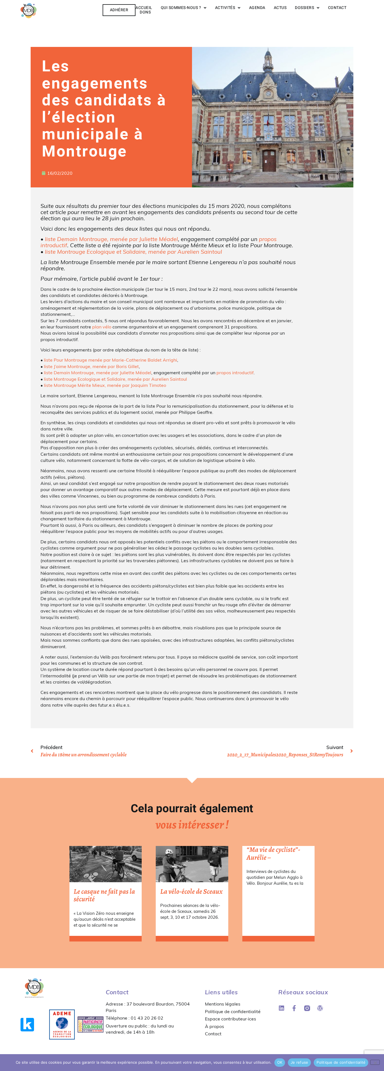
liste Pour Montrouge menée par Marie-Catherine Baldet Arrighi (110, 360)
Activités (225, 8)
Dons (145, 12)
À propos (214, 1026)
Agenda (257, 8)
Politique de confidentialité (233, 1011)
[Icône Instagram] (307, 1008)
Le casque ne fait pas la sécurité (104, 895)
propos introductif (235, 372)
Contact (337, 8)
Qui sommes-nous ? (181, 8)
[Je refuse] (375, 1062)
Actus (280, 8)
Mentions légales (222, 1004)
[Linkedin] (281, 1008)
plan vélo (101, 327)
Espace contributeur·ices (230, 1019)
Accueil (143, 8)
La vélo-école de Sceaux (191, 891)
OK (280, 1062)
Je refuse (299, 1062)
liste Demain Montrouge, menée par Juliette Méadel (111, 238)
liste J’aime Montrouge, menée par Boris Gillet (91, 366)
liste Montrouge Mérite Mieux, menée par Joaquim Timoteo (105, 385)
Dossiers (304, 8)
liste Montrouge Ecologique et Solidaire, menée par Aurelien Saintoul (133, 251)
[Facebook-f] (294, 1008)
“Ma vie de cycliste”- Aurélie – (273, 853)
